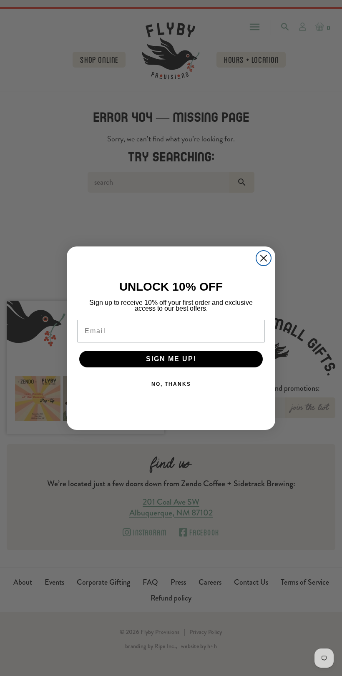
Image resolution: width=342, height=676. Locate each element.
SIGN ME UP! (171, 358)
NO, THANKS (171, 384)
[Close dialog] (263, 258)
